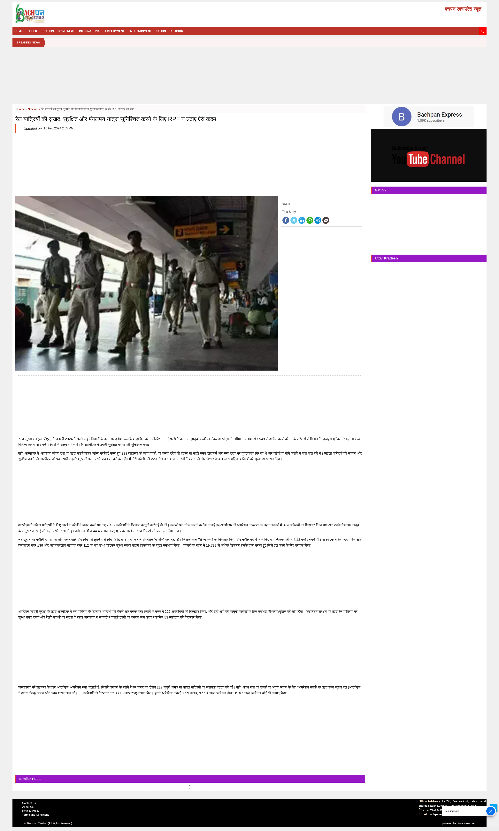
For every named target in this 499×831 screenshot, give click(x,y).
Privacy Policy (30, 810)
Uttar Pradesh (386, 258)
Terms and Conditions (35, 814)
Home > (22, 109)
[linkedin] (301, 220)
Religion (176, 31)
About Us (28, 806)
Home (18, 31)
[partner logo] (89, 13)
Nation (161, 31)
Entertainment (140, 31)
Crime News (66, 31)
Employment (115, 31)
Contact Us (29, 802)
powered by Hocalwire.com (458, 823)
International (90, 31)
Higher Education (40, 31)
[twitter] (293, 220)
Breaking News (28, 42)
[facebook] (285, 220)
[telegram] (317, 220)
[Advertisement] (249, 77)
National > (34, 109)
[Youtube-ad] (429, 155)
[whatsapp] (309, 220)
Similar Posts (30, 779)
